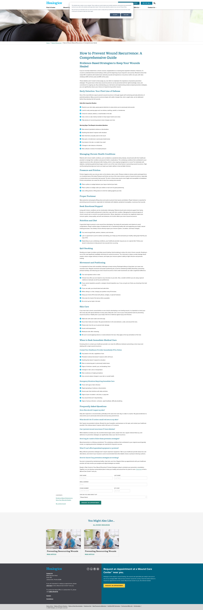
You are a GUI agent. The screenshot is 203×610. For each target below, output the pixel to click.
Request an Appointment (114, 585)
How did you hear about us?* (88, 494)
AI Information (137, 606)
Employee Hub (87, 606)
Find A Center (50, 7)
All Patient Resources (101, 525)
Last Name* (117, 475)
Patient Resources (56, 43)
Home (48, 43)
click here (49, 585)
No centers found (61, 504)
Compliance (49, 599)
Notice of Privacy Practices (60, 606)
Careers (48, 596)
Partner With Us (134, 7)
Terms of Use (49, 606)
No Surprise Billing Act (127, 606)
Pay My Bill (147, 3)
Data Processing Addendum (99, 606)
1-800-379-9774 (53, 592)
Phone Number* (84, 488)
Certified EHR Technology (114, 606)
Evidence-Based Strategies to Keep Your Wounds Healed (64, 499)
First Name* (83, 475)
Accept (115, 14)
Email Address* (84, 482)
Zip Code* (117, 488)
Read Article (51, 554)
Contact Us (151, 7)
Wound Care (67, 7)
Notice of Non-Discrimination (76, 606)
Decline (126, 14)
